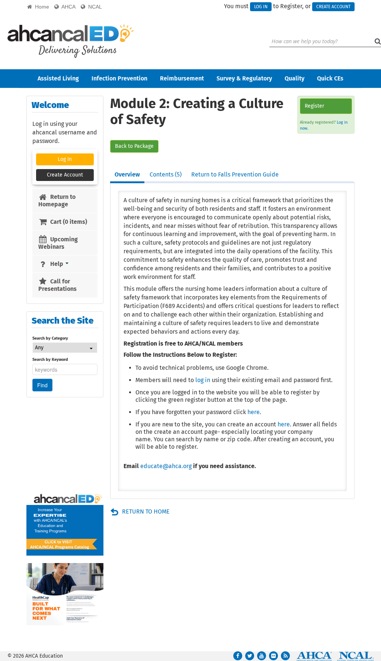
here (253, 412)
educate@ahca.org (166, 466)
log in (202, 380)
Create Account (333, 6)
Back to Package (134, 146)
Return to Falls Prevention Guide (235, 174)
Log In (261, 6)
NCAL (93, 7)
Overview (127, 174)
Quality (294, 78)
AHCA (67, 7)
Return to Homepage (56, 200)
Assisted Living (58, 78)
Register (314, 106)
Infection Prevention (119, 78)
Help (57, 263)
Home (40, 7)
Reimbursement (182, 78)
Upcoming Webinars (57, 243)
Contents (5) (166, 174)
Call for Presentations (57, 285)
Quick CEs (330, 78)
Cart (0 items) (68, 221)
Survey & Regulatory (244, 78)
